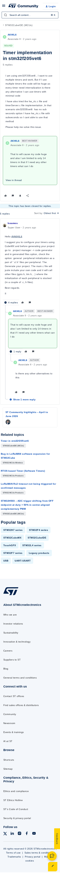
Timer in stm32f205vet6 (15, 441)
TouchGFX (9, 545)
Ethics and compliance (16, 791)
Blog (5, 668)
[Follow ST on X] (5, 834)
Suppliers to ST (12, 659)
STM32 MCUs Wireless (13, 463)
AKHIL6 (12, 34)
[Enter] (5, 15)
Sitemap (7, 769)
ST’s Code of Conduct (15, 809)
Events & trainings (13, 732)
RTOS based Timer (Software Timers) (23, 471)
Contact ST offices (13, 696)
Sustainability (10, 632)
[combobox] (30, 15)
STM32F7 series (12, 553)
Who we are (10, 614)
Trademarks (14, 856)
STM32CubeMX (12, 537)
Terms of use (13, 852)
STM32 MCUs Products (13, 476)
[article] (30, 263)
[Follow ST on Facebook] (27, 833)
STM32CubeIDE (37, 537)
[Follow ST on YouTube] (34, 833)
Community (9, 714)
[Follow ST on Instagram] (20, 833)
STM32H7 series (13, 530)
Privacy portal (32, 856)
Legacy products (39, 553)
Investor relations (13, 623)
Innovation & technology (16, 641)
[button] (4, 7)
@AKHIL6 (16, 236)
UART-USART (23, 560)
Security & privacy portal (17, 818)
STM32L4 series (32, 545)
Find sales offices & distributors (21, 705)
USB (5, 560)
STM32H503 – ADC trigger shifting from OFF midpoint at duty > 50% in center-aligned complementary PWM (27, 505)
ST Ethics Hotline (13, 800)
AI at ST (7, 741)
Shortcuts (8, 759)
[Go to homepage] (10, 595)
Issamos (13, 223)
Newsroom (9, 723)
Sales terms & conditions (38, 852)
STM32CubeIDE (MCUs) (18, 25)
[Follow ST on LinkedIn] (12, 833)
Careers (7, 650)
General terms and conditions (20, 677)
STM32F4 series (38, 530)
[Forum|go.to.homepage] (22, 6)
